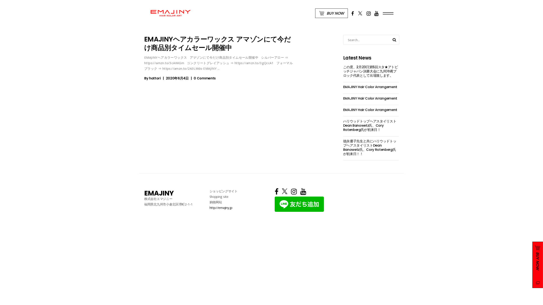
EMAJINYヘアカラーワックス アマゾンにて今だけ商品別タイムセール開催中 (217, 43)
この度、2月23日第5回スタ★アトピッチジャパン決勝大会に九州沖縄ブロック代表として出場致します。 (370, 71)
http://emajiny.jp (221, 207)
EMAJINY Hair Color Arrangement (370, 87)
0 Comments (205, 78)
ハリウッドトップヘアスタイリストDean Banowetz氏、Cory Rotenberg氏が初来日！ (369, 125)
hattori (155, 78)
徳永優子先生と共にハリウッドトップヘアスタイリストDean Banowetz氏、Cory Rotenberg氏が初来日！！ (369, 147)
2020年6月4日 (177, 78)
